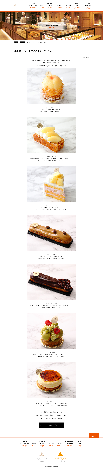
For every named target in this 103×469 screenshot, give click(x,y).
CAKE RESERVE (88, 5)
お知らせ (22, 42)
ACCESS (68, 5)
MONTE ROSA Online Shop (78, 5)
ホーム (15, 42)
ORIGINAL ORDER (50, 5)
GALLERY (59, 5)
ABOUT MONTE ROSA (33, 5)
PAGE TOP (94, 435)
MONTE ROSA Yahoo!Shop (69, 443)
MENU (42, 5)
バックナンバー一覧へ (51, 425)
